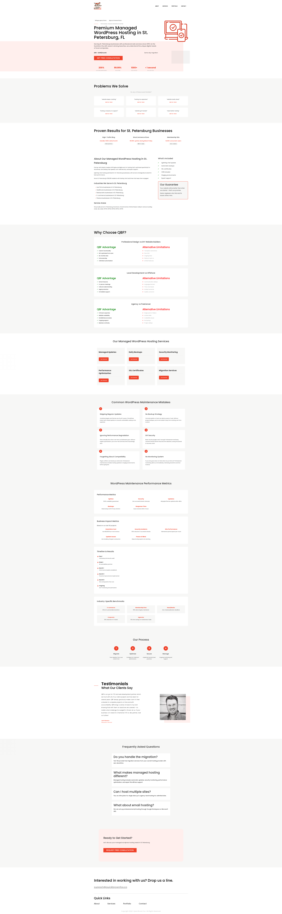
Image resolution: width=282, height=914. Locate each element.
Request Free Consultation (120, 850)
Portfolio (174, 6)
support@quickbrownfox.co (110, 887)
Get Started (104, 359)
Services (165, 6)
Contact (183, 6)
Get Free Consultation (108, 58)
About (157, 6)
